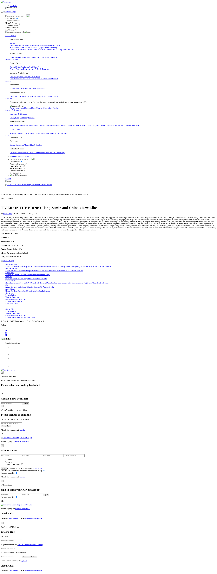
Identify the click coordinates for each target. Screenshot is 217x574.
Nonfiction (32, 47)
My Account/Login (47, 287)
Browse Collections (17, 145)
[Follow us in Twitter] (6, 331)
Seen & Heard (35, 77)
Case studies (28, 133)
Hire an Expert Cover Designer (87, 125)
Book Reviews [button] (10, 36)
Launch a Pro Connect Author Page (74, 283)
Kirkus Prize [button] (9, 273)
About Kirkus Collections (33, 145)
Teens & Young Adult (59, 50)
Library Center (15, 129)
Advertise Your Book (105, 125)
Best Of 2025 (41, 57)
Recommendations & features (43, 133)
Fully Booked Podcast (50, 79)
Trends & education (17, 133)
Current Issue (14, 108)
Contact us (9, 293)
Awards (27, 77)
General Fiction (15, 67)
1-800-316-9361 (13, 518)
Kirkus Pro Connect (33, 287)
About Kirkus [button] (10, 289)
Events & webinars (60, 133)
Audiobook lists (30, 57)
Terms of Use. (37, 468)
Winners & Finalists (17, 89)
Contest (20, 291)
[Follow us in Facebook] (5, 329)
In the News (25, 79)
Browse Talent (27, 153)
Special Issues (24, 108)
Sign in (4, 468)
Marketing (31, 118)
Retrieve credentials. (22, 441)
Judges (56, 96)
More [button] (7, 135)
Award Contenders (33, 96)
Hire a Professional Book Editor (16, 283)
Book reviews (10, 18)
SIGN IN (13, 6)
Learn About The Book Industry (98, 283)
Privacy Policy (10, 295)
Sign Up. (24, 561)
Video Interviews (11, 25)
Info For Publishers (43, 291)
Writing (12, 118)
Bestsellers (14, 57)
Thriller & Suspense (31, 45)
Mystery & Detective (45, 45)
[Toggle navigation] (2, 12)
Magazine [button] (8, 98)
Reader (8, 460)
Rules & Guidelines (47, 96)
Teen (30, 67)
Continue (25, 403)
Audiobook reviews (12, 21)
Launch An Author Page (56, 153)
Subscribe (55, 108)
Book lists (21, 57)
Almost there (6, 426)
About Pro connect (40, 153)
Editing (17, 118)
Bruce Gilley (7, 214)
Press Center (31, 291)
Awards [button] (8, 81)
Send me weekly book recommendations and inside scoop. (22, 471)
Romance (56, 45)
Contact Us (9, 309)
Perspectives (19, 77)
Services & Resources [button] (13, 110)
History (54, 47)
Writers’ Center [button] (10, 281)
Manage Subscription (44, 108)
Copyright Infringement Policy (16, 299)
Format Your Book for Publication (64, 125)
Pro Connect (10, 30)
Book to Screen (15, 79)
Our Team (14, 291)
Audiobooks (14, 45)
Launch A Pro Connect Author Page (126, 125)
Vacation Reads (51, 57)
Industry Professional (13, 464)
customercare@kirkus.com (33, 518)
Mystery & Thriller (35, 69)
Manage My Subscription (31, 279)
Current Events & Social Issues (21, 50)
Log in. (22, 430)
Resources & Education (18, 114)
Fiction (21, 45)
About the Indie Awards (18, 96)
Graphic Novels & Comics (41, 50)
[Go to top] (6, 339)
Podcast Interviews (12, 28)
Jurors (42, 89)
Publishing (24, 118)
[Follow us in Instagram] (6, 333)
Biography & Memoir (44, 47)
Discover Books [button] (11, 264)
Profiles (12, 77)
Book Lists (17, 271)
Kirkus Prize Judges (43, 275)
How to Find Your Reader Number (30, 545)
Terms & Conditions (12, 297)
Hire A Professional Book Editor (21, 125)
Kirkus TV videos (68, 271)
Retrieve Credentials (29, 557)
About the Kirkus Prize (32, 89)
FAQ (25, 291)
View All (13, 43)
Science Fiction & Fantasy (19, 47)
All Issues (32, 108)
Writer (7, 462)
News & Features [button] (11, 59)
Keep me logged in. (8, 473)
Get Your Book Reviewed (42, 125)
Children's (70, 50)
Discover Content (16, 153)
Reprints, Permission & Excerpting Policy (13, 302)
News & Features (11, 23)
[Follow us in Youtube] (6, 335)
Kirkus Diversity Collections (15, 287)
